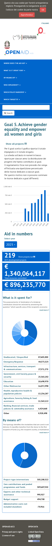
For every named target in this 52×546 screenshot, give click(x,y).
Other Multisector (12, 386)
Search (9, 113)
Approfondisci (27, 14)
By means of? (10, 78)
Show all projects (15, 143)
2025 (10, 244)
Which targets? (11, 99)
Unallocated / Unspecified (16, 357)
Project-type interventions (16, 479)
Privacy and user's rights (12, 532)
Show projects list (25, 257)
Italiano (45, 23)
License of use (8, 535)
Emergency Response (13, 361)
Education (8, 381)
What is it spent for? (14, 70)
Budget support (11, 499)
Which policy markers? (14, 92)
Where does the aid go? (15, 63)
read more (43, 310)
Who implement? (11, 85)
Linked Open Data (35, 532)
